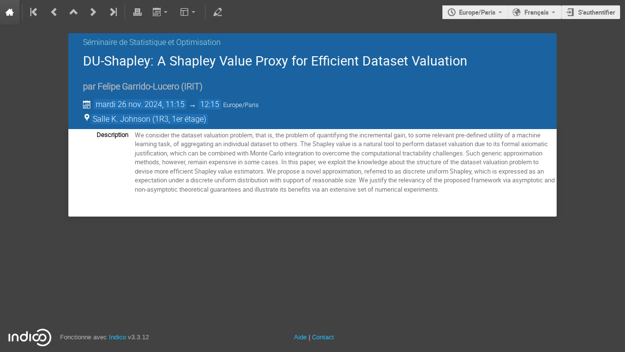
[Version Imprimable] (137, 12)
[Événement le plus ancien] (34, 12)
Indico (117, 337)
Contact (323, 337)
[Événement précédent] (54, 12)
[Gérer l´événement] (218, 12)
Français (536, 12)
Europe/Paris (477, 12)
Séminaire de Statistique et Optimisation (152, 42)
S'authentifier (596, 12)
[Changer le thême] (189, 12)
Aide (300, 337)
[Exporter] (161, 12)
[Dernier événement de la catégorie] (112, 12)
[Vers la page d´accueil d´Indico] (10, 12)
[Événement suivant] (93, 12)
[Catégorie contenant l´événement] (73, 12)
